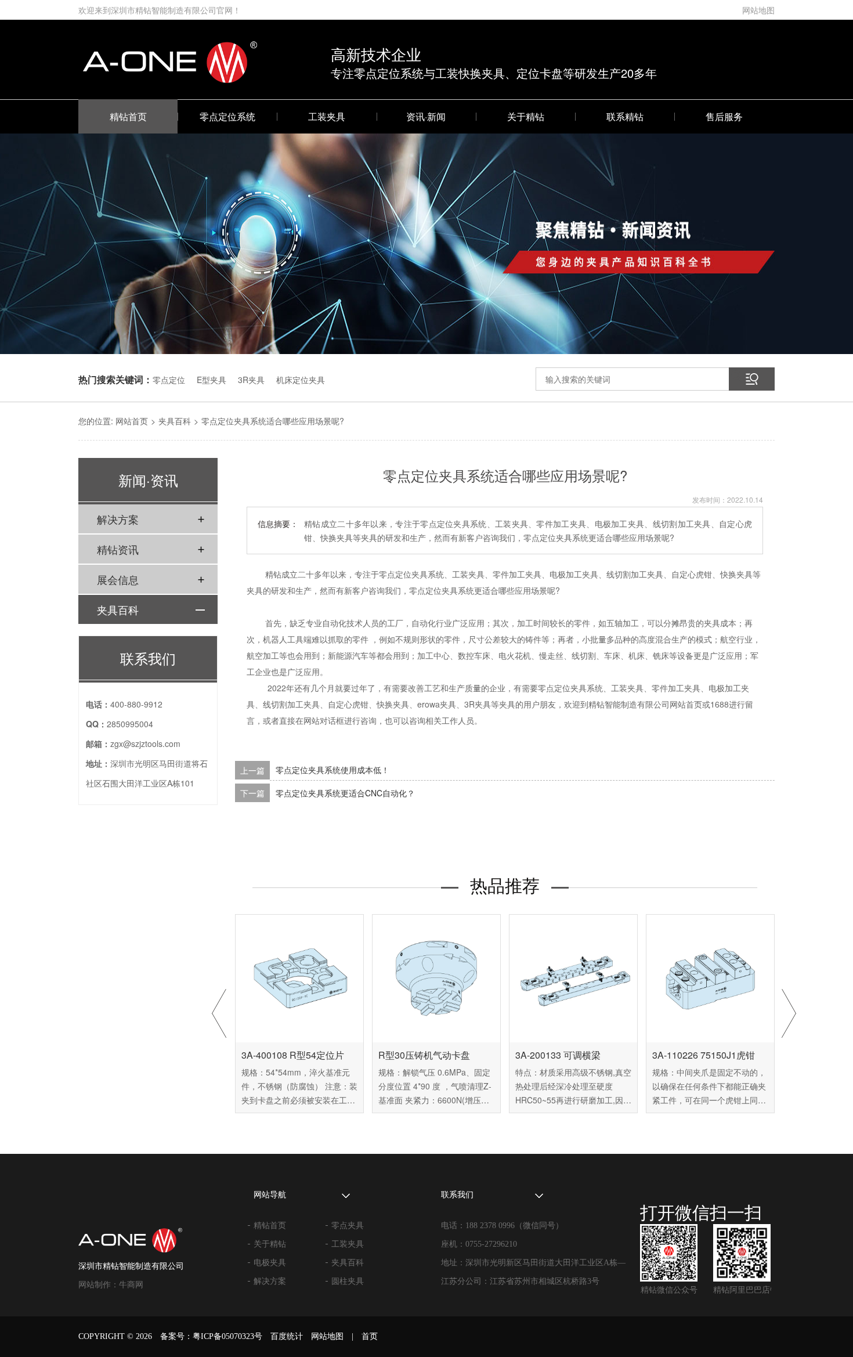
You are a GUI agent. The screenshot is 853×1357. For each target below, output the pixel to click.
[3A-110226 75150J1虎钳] (710, 978)
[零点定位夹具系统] (194, 56)
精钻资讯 (118, 549)
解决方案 (118, 518)
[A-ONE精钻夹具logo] (143, 1228)
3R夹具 (251, 379)
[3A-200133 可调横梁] (573, 978)
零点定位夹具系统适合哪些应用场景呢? (272, 421)
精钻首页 (128, 116)
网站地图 (758, 10)
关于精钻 (525, 116)
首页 (370, 1336)
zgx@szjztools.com (145, 743)
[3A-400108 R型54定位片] (299, 978)
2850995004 (130, 724)
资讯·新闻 (426, 116)
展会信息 (118, 579)
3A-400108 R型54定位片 (292, 1055)
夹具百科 (174, 421)
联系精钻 (625, 116)
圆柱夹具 (347, 1281)
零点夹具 (347, 1225)
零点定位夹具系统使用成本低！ (332, 770)
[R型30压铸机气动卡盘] (436, 978)
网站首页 (131, 421)
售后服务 (724, 116)
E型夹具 (211, 379)
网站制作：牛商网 (110, 1284)
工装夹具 (326, 116)
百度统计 (286, 1336)
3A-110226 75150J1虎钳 (703, 1055)
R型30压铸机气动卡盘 (424, 1055)
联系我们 (148, 658)
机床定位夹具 (300, 379)
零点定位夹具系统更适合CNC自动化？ (345, 793)
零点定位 (169, 379)
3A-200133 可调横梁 (558, 1055)
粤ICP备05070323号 (227, 1336)
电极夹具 (270, 1262)
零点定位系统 (227, 116)
